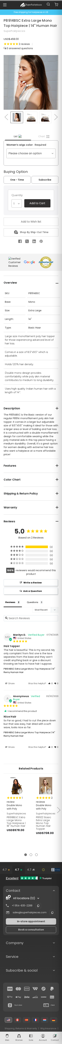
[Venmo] (43, 997)
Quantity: (17, 195)
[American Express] (27, 989)
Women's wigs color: (26, 144)
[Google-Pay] (10, 997)
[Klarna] (52, 997)
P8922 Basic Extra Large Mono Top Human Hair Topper (43, 823)
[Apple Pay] (18, 997)
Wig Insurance (48, 1028)
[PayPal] (52, 989)
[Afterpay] (43, 989)
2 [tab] (31, 854)
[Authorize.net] (43, 870)
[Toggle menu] (4, 4)
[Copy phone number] (38, 905)
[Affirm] (35, 997)
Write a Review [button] (32, 582)
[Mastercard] (18, 989)
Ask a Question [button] (32, 591)
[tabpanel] (16, 812)
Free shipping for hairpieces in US (31, 12)
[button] (50, 683)
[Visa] (10, 989)
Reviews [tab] (10, 602)
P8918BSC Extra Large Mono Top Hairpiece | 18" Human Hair (16, 822)
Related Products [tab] (31, 768)
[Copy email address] (52, 912)
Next (55, 117)
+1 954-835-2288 (22, 905)
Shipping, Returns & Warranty (21, 1028)
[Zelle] (27, 997)
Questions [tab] (32, 602)
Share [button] (11, 683)
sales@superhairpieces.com (29, 912)
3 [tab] (36, 854)
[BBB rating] (56, 870)
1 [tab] (25, 854)
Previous (6, 117)
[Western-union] (35, 989)
